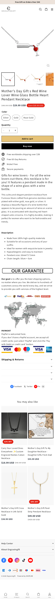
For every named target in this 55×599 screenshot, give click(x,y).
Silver (6, 117)
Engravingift (11, 576)
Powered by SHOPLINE (25, 576)
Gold (16, 117)
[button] (52, 9)
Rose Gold (28, 117)
